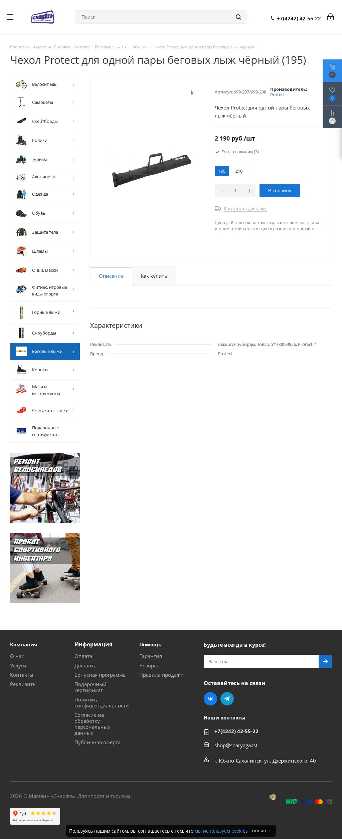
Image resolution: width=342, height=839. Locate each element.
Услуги (18, 665)
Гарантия (150, 656)
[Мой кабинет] (330, 17)
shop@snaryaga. (233, 745)
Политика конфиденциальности (101, 702)
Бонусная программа (100, 674)
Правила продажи (161, 674)
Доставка (85, 665)
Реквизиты (23, 684)
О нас (17, 656)
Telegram (227, 698)
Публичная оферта (97, 742)
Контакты (21, 674)
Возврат (149, 665)
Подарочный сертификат (90, 687)
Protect (277, 94)
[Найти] (238, 17)
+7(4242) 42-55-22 (299, 18)
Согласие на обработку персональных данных (92, 723)
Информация (93, 644)
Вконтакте (210, 698)
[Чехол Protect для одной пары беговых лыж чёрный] (150, 169)
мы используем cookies (221, 831)
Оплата (83, 656)
